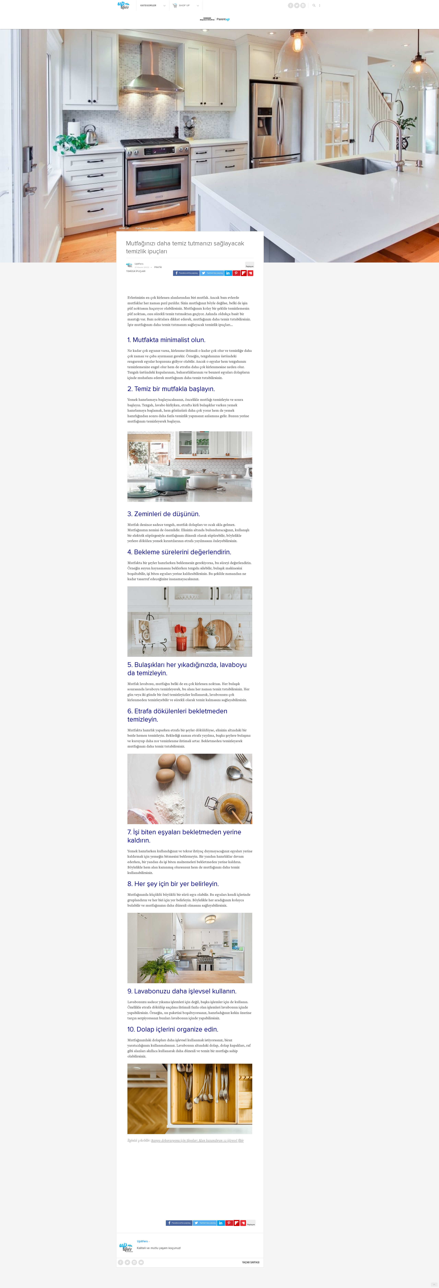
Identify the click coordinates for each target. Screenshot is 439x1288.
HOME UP (124, 228)
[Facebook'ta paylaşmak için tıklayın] (186, 273)
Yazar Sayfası (250, 1262)
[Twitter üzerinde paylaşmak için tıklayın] (212, 273)
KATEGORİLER (148, 5)
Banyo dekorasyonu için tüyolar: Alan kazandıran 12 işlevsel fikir (197, 1141)
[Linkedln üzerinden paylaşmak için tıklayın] (228, 273)
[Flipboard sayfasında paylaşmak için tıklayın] (244, 273)
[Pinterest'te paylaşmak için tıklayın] (236, 273)
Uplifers (139, 264)
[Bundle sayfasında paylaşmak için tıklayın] (250, 273)
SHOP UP (184, 5)
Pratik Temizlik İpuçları (147, 228)
